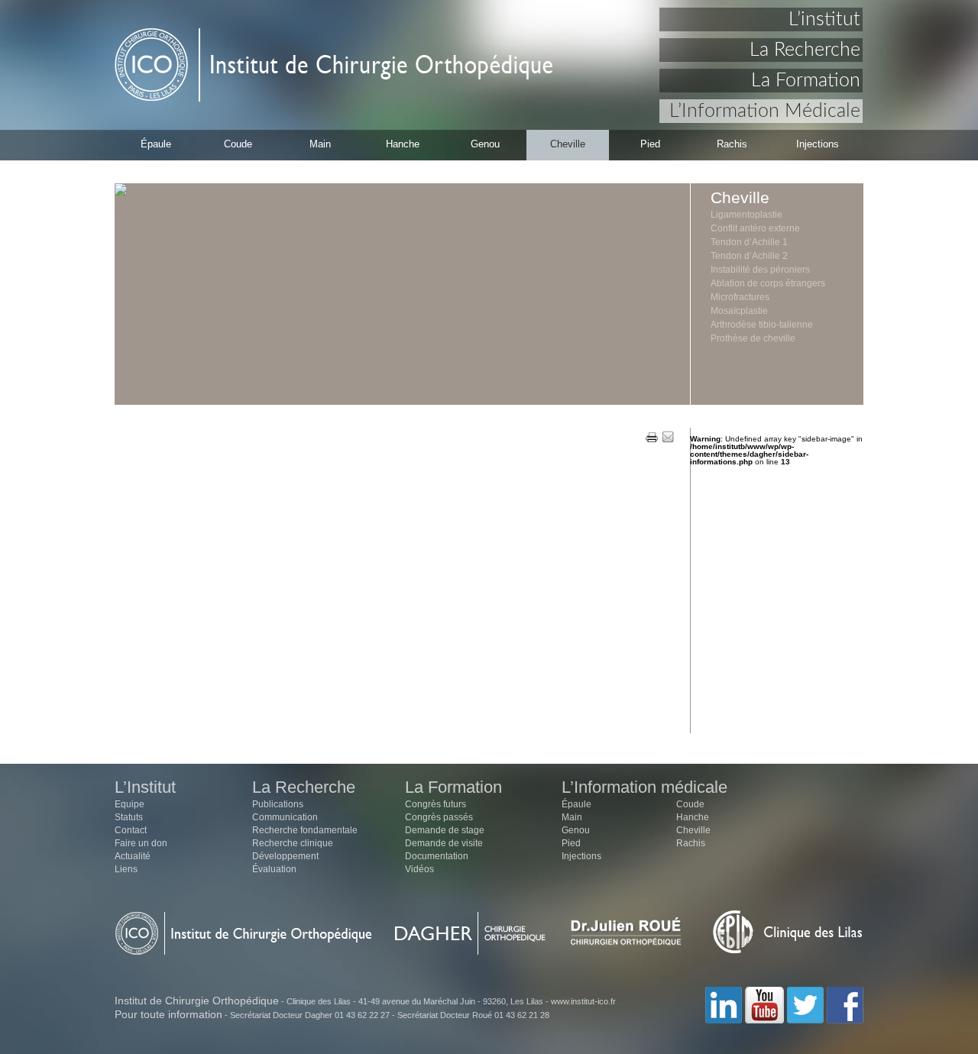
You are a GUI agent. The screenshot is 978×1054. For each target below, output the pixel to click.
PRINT (652, 438)
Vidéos (419, 869)
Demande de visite (444, 843)
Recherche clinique (292, 843)
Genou (485, 144)
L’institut (824, 19)
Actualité (133, 856)
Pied (650, 144)
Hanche (402, 144)
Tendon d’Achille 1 (749, 242)
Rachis (732, 144)
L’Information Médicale (764, 111)
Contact (131, 830)
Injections (817, 144)
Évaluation (274, 869)
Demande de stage (444, 830)
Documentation (436, 856)
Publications (277, 804)
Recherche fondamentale (305, 830)
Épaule (156, 144)
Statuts (129, 817)
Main (320, 144)
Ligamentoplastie (746, 214)
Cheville (567, 144)
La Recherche (805, 50)
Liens (126, 869)
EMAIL (668, 438)
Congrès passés (439, 817)
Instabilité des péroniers (760, 269)
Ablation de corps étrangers (768, 283)
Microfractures (740, 297)
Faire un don (141, 843)
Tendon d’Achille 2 (749, 255)
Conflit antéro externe (755, 228)
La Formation (805, 80)
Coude (238, 144)
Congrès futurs (435, 804)
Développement (285, 856)
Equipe (129, 804)
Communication (285, 817)
